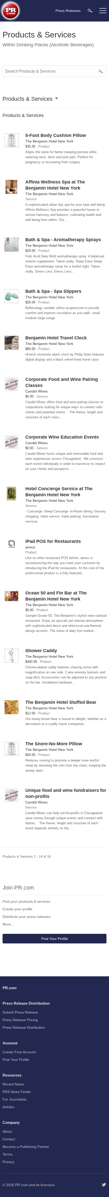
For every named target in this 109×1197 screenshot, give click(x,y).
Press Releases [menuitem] (68, 11)
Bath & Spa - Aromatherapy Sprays (63, 239)
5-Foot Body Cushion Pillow (55, 135)
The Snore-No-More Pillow (53, 743)
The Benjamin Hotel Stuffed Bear (60, 702)
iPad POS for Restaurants (53, 541)
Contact (9, 1139)
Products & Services (27, 99)
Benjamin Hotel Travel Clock (56, 337)
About (7, 1131)
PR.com (21, 1185)
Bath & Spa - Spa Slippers (53, 291)
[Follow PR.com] (103, 1185)
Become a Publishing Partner (26, 1147)
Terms (7, 1154)
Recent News (13, 1084)
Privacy (8, 1162)
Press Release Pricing (20, 1020)
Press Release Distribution (24, 1027)
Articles (8, 1107)
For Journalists (14, 1099)
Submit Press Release (20, 1012)
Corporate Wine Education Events (62, 437)
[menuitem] (90, 10)
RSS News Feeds (17, 1092)
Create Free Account (19, 1052)
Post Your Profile (54, 939)
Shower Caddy (41, 650)
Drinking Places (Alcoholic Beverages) (55, 44)
